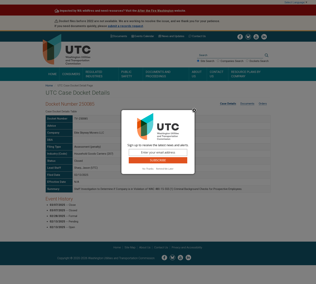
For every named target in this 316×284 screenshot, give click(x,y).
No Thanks (147, 168)
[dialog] (158, 142)
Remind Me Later (165, 168)
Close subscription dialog (194, 110)
